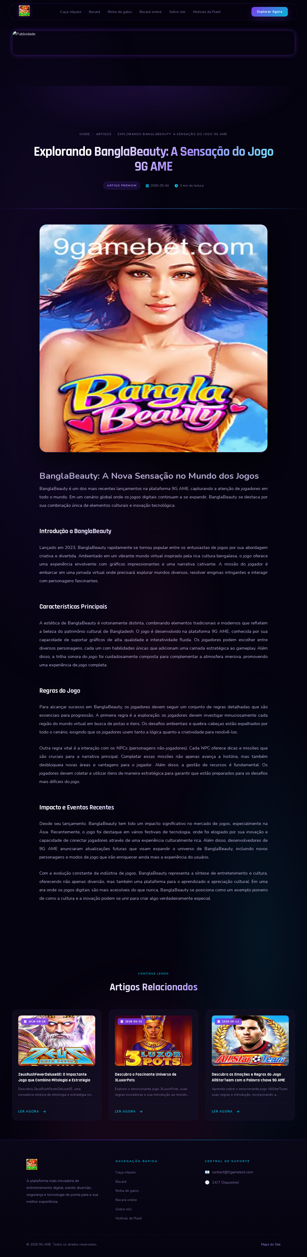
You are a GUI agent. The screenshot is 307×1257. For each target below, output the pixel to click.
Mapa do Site (271, 1244)
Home (85, 134)
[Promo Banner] (153, 43)
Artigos (104, 134)
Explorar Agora (269, 11)
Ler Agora (28, 1111)
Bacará (94, 11)
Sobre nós (177, 11)
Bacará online (151, 11)
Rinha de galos (120, 11)
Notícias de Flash (207, 11)
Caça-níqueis (70, 11)
